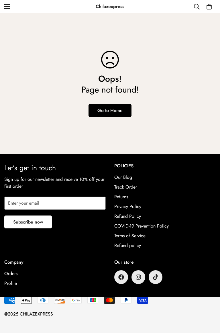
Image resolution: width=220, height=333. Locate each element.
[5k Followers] (138, 277)
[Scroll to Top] (208, 301)
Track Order (125, 187)
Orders (10, 273)
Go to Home (110, 110)
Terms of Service (130, 235)
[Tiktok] (155, 277)
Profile (10, 283)
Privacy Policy (127, 206)
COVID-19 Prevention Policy (141, 226)
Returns (121, 196)
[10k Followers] (121, 277)
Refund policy (127, 245)
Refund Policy (127, 216)
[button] (209, 6)
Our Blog (123, 177)
